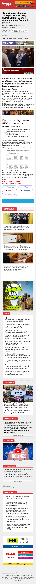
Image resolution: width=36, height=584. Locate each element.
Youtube (10, 191)
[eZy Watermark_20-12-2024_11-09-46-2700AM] (30, 112)
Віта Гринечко (9, 25)
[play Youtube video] (18, 451)
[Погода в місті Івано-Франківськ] (18, 486)
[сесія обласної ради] (6, 112)
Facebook (26, 191)
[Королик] (22, 112)
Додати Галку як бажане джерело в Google (20, 30)
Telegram (10, 187)
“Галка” (14, 89)
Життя (4, 36)
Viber (26, 187)
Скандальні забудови (17, 578)
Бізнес (4, 577)
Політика (9, 38)
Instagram (10, 194)
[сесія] (14, 112)
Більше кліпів (18, 460)
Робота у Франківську (21, 577)
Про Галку (18, 580)
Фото (14, 38)
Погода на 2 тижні (18, 488)
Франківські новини (22, 38)
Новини (7, 575)
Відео (7, 578)
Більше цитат (18, 481)
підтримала (23, 172)
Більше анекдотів (18, 435)
